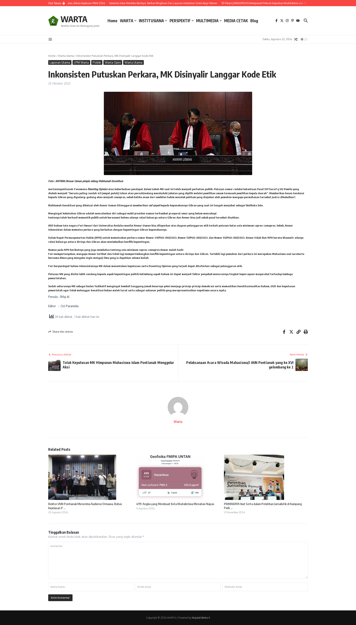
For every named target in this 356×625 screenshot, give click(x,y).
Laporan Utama (60, 62)
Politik (97, 62)
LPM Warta (81, 62)
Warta (178, 422)
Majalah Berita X (201, 617)
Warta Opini (113, 62)
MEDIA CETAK (236, 20)
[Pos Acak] (295, 39)
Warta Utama (66, 55)
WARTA (74, 19)
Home (112, 20)
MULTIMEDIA (207, 20)
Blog (254, 20)
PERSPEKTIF (180, 20)
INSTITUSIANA (151, 20)
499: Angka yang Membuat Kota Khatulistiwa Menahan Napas (175, 504)
